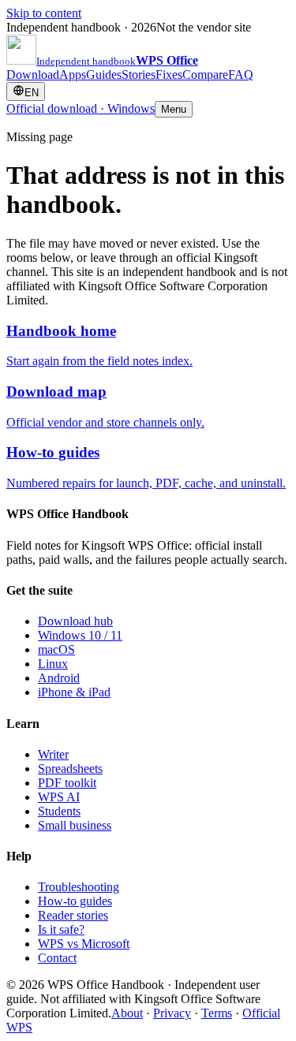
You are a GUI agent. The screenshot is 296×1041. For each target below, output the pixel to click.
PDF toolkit (67, 782)
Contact (57, 958)
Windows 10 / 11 (80, 635)
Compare (205, 74)
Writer (53, 754)
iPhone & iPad (74, 692)
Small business (74, 825)
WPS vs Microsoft (83, 943)
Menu (173, 109)
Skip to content (43, 13)
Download (32, 74)
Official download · (80, 108)
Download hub (75, 621)
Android (59, 678)
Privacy (172, 1013)
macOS (56, 649)
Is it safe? (61, 929)
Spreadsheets (70, 768)
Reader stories (73, 915)
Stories (138, 74)
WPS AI (59, 797)
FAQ (240, 74)
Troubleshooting (78, 887)
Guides (104, 74)
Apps (72, 74)
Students (59, 811)
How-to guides (75, 901)
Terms (216, 1013)
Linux (53, 663)
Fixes (168, 74)
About (127, 1013)
